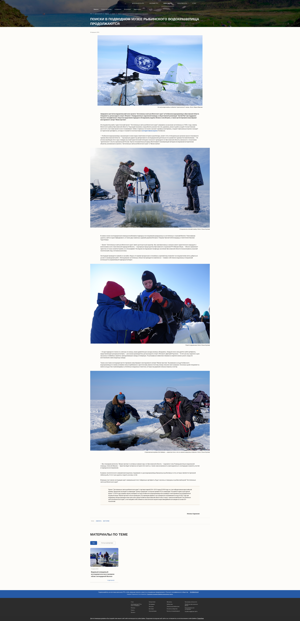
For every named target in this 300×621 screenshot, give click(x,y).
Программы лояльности (191, 602)
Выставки (151, 608)
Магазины (169, 602)
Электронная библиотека (173, 606)
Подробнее (110, 580)
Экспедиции (152, 604)
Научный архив (152, 611)
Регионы (133, 607)
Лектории (151, 606)
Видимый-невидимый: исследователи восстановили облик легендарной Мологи (102, 574)
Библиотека (170, 604)
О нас (132, 602)
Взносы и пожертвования (173, 611)
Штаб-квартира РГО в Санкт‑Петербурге (136, 605)
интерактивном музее (149, 131)
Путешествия (152, 602)
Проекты (133, 612)
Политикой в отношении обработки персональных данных (160, 594)
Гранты (132, 610)
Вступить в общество (172, 608)
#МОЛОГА (98, 521)
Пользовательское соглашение (189, 608)
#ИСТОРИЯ (106, 521)
